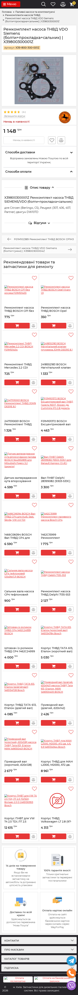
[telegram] (71, 961)
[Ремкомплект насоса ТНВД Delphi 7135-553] (57, 573)
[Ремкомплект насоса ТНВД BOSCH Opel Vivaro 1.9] (57, 290)
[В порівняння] (61, 140)
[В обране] (52, 140)
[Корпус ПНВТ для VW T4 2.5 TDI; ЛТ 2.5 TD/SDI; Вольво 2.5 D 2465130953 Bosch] (20, 800)
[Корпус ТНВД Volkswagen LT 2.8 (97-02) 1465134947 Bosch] (57, 800)
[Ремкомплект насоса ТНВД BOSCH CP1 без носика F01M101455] (20, 290)
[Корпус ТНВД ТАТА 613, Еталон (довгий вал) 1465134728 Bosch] (20, 687)
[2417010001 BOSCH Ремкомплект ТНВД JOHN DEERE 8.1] (20, 403)
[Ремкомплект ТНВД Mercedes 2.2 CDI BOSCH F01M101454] (20, 346)
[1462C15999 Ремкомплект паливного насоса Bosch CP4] (57, 517)
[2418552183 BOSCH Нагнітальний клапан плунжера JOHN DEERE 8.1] (57, 346)
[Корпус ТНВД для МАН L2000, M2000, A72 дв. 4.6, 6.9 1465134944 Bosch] (57, 744)
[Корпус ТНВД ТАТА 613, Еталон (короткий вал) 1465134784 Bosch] (57, 630)
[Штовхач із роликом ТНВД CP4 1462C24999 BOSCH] (20, 630)
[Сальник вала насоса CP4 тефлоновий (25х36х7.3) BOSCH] (20, 573)
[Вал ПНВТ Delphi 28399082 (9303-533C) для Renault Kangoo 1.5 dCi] (57, 460)
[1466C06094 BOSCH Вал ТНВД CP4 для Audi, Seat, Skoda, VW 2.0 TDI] (20, 517)
